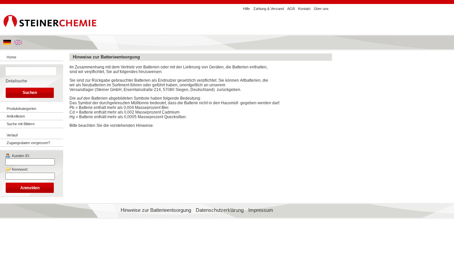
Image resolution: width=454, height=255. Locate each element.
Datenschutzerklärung (220, 210)
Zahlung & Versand (268, 9)
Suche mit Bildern (21, 124)
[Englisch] (18, 43)
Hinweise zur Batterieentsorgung (156, 210)
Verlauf (12, 135)
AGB (291, 9)
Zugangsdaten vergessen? (28, 143)
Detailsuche (16, 81)
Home (11, 57)
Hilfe (246, 9)
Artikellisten (16, 116)
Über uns (321, 9)
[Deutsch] (7, 43)
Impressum (260, 210)
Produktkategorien (21, 109)
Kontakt (304, 9)
